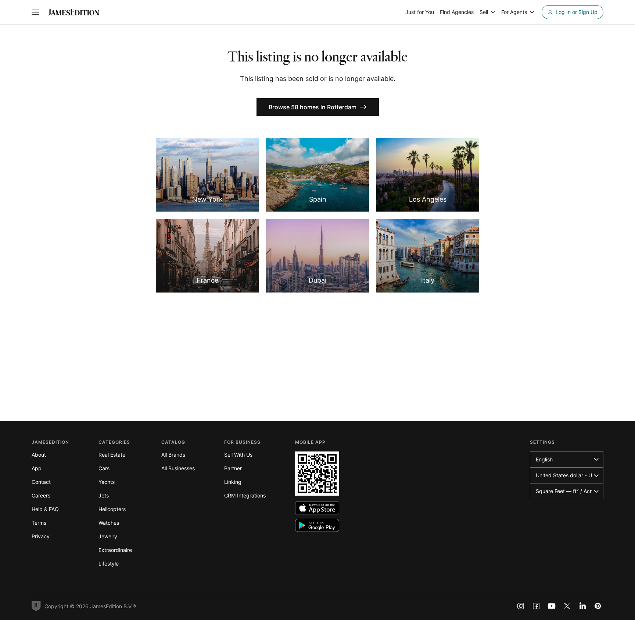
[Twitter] (567, 606)
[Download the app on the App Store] (317, 508)
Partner (233, 468)
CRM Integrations (245, 495)
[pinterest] (597, 606)
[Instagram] (520, 606)
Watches (108, 523)
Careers (41, 495)
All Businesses (178, 468)
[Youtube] (551, 606)
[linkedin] (582, 606)
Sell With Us (238, 454)
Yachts (106, 482)
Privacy (41, 536)
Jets (103, 495)
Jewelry (107, 536)
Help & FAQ (45, 509)
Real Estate (111, 454)
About (39, 454)
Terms (39, 523)
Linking (232, 482)
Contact (41, 482)
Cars (104, 468)
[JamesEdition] (73, 12)
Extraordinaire (115, 550)
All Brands (173, 454)
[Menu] (35, 12)
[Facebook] (536, 606)
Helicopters (112, 509)
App (37, 468)
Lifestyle (108, 563)
